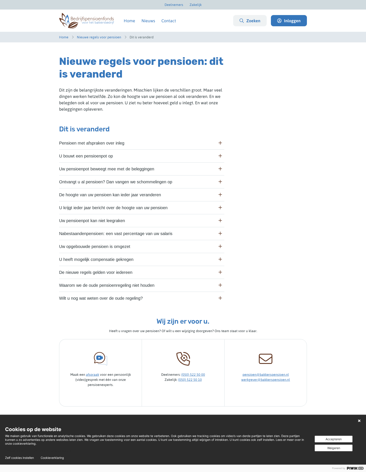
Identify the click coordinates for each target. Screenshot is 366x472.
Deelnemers (174, 5)
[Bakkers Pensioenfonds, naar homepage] (86, 21)
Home (129, 20)
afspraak (92, 374)
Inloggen (292, 20)
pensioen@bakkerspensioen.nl (266, 374)
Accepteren (334, 439)
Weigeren (333, 448)
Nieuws (148, 20)
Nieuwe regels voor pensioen (99, 37)
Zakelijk (196, 5)
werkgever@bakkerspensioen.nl (265, 379)
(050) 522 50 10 (190, 379)
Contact (168, 20)
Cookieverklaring (52, 457)
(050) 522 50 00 (193, 374)
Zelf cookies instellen (19, 457)
